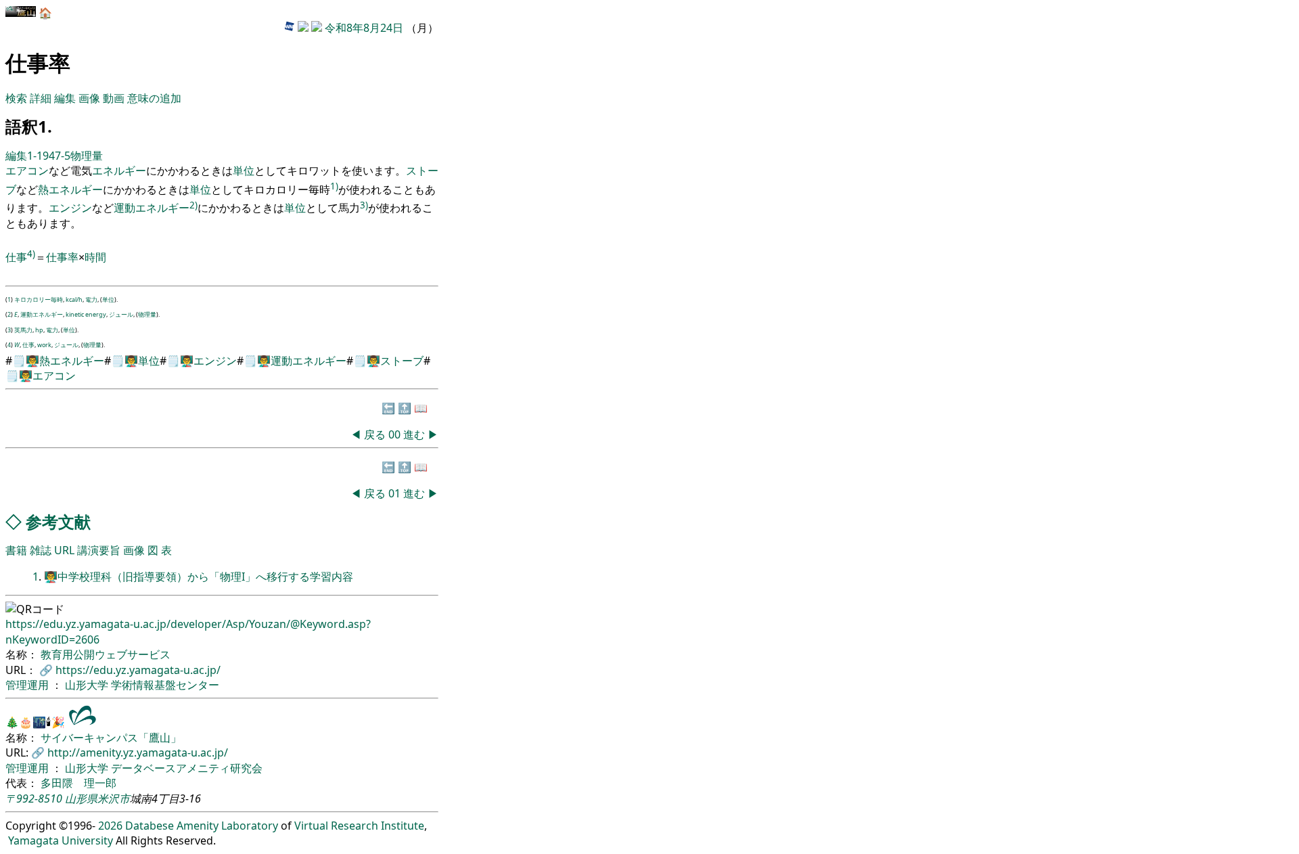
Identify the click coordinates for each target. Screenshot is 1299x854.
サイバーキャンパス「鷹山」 (111, 737)
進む (414, 434)
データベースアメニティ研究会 (187, 768)
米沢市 (113, 798)
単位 (243, 170)
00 (395, 434)
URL (64, 550)
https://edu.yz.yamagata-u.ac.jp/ (138, 669)
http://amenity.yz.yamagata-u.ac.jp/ (137, 752)
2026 (110, 825)
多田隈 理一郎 (78, 783)
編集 (65, 98)
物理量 (86, 155)
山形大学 (88, 684)
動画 (113, 98)
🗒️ (19, 360)
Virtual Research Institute (359, 825)
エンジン (70, 208)
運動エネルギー (151, 208)
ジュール (121, 314)
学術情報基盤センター (165, 684)
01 (395, 493)
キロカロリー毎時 (38, 299)
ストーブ (402, 360)
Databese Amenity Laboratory (201, 825)
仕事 (16, 257)
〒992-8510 (33, 798)
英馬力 (23, 329)
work (44, 344)
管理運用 (28, 684)
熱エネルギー (70, 189)
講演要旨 (98, 550)
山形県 (81, 798)
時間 (95, 257)
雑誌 (40, 550)
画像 (89, 98)
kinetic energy (86, 314)
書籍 (16, 550)
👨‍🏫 (32, 360)
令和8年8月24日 (364, 27)
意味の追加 (154, 98)
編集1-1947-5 (37, 155)
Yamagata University (60, 840)
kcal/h (74, 299)
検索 (16, 98)
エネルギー (119, 170)
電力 (91, 299)
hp (39, 329)
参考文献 (58, 521)
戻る (375, 434)
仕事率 (62, 257)
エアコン (27, 170)
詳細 (40, 98)
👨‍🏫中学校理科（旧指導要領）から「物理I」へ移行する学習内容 (198, 576)
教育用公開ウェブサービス (105, 654)
